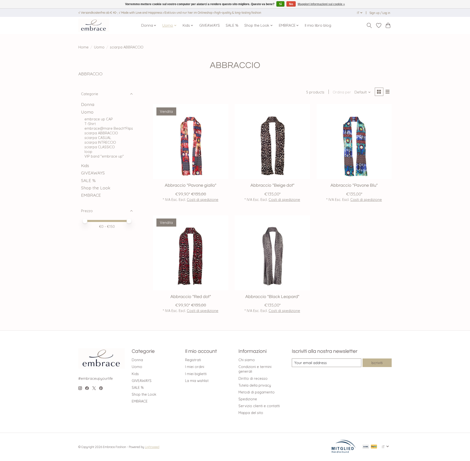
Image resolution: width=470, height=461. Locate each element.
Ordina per (342, 92)
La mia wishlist (197, 380)
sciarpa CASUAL (97, 137)
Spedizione (247, 399)
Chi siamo (246, 359)
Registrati (193, 359)
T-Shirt (90, 123)
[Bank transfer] (366, 447)
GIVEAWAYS (209, 25)
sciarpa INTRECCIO (100, 142)
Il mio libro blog (318, 25)
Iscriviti (377, 362)
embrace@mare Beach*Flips (108, 128)
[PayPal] (374, 447)
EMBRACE (91, 195)
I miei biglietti (196, 373)
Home (83, 47)
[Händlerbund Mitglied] (343, 451)
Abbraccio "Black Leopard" (272, 297)
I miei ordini (194, 366)
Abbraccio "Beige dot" (272, 185)
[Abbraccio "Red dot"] (190, 252)
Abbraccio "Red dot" (190, 297)
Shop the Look (95, 187)
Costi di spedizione (202, 199)
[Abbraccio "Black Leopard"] (272, 252)
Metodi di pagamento (256, 392)
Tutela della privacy (254, 385)
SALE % (232, 25)
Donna (87, 104)
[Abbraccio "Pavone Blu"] (354, 141)
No (291, 4)
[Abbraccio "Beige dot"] (272, 141)
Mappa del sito (250, 412)
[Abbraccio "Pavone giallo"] (190, 141)
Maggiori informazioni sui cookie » (321, 4)
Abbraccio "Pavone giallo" (190, 185)
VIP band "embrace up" (104, 156)
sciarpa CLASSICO (99, 147)
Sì (280, 4)
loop (88, 151)
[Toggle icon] (369, 25)
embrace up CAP (98, 119)
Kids (85, 165)
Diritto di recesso (253, 378)
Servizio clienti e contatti (259, 405)
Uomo (99, 47)
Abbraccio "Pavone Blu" (354, 185)
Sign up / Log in (379, 13)
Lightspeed (152, 447)
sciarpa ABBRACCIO (101, 133)
